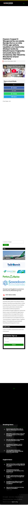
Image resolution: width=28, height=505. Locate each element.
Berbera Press (6, 303)
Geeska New (19, 306)
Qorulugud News (16, 314)
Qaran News (7, 61)
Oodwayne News (7, 314)
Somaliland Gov (9, 317)
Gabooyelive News (10, 306)
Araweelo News (6, 301)
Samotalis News (13, 315)
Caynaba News (7, 305)
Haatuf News (6, 308)
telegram (15, 96)
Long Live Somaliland (11, 312)
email (15, 90)
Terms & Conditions (18, 499)
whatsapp (15, 93)
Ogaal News (20, 312)
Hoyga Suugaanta (14, 310)
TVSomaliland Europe (11, 321)
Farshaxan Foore (15, 305)
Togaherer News (15, 319)
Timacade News (7, 319)
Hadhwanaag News (14, 308)
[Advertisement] (14, 24)
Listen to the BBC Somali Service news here (13, 329)
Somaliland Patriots (19, 317)
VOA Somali (6, 331)
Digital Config (15, 501)
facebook (15, 87)
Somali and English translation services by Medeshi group (13, 289)
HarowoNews (6, 310)
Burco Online (22, 303)
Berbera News (20, 301)
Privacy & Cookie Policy (8, 499)
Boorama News (14, 303)
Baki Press (13, 301)
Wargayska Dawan (14, 322)
